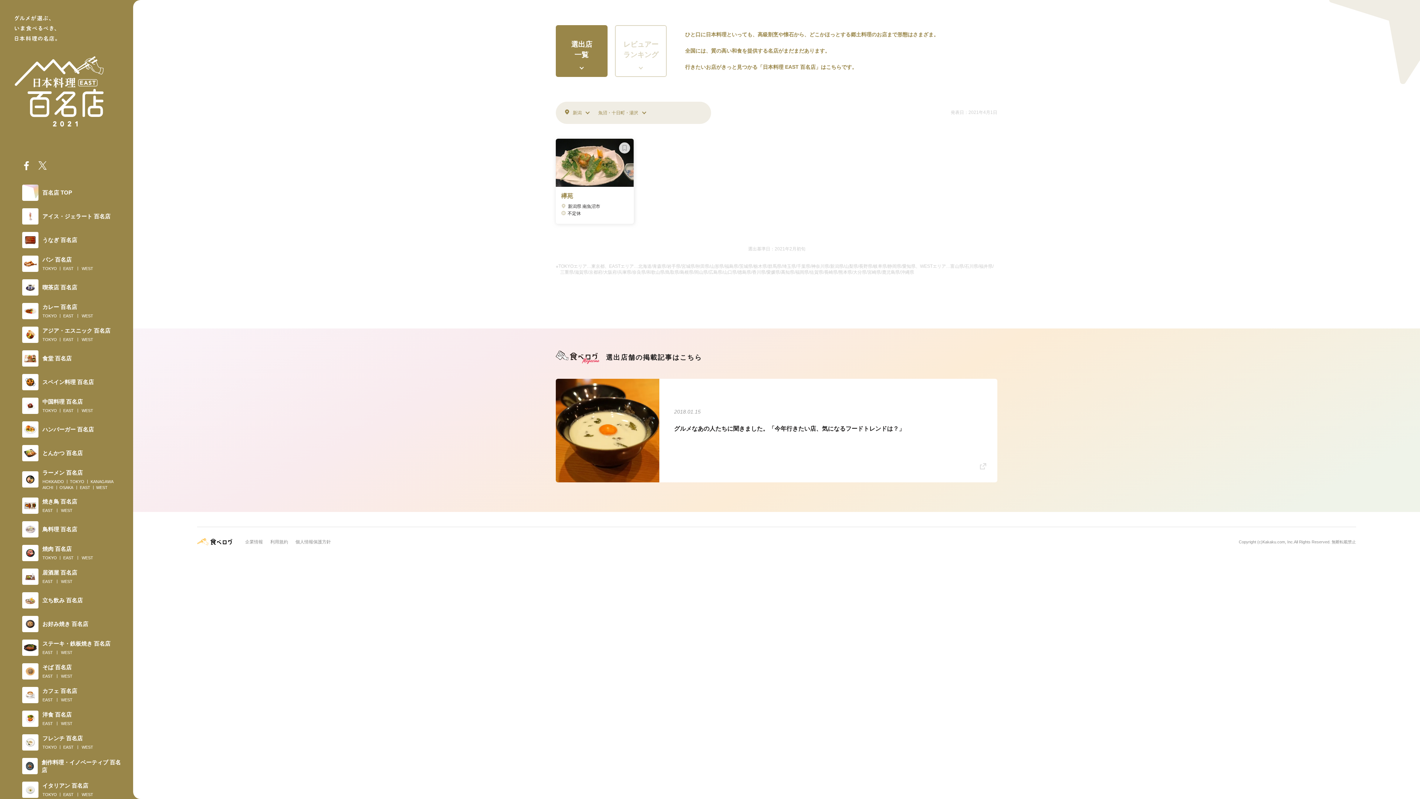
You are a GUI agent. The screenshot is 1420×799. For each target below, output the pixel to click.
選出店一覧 (581, 49)
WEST (87, 268)
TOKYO (50, 268)
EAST (68, 268)
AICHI (48, 487)
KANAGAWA (102, 481)
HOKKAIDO (53, 481)
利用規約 (279, 542)
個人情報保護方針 (313, 542)
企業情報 (254, 542)
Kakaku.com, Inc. (1278, 542)
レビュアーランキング (641, 49)
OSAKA (66, 487)
